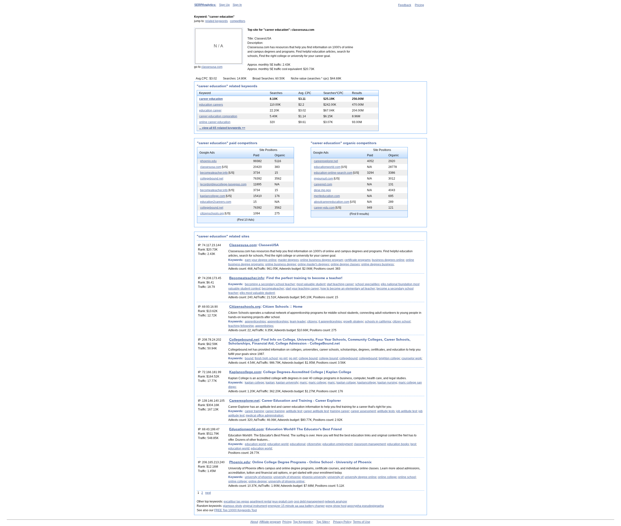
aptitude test (294, 411)
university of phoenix (258, 477)
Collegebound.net (244, 339)
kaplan (270, 382)
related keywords (216, 21)
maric (303, 382)
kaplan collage (346, 382)
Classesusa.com (242, 245)
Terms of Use (361, 522)
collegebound (348, 358)
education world (255, 444)
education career (210, 110)
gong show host (336, 506)
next (208, 493)
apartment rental (260, 501)
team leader (298, 321)
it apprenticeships (330, 321)
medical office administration (264, 415)
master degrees (288, 260)
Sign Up (224, 5)
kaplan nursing (387, 382)
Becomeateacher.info (246, 278)
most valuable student (310, 284)
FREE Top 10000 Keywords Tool (235, 510)
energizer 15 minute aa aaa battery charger (296, 506)
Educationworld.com (246, 429)
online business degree (280, 264)
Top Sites (322, 522)
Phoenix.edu (239, 462)
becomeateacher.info (214, 172)
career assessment (363, 411)
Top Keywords (302, 522)
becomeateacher (273, 288)
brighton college (389, 358)
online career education (214, 122)
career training (254, 411)
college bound (308, 358)
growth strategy (353, 321)
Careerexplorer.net (244, 400)
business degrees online (388, 260)
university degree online (360, 477)
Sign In (237, 5)
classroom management (370, 444)
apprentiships (264, 326)
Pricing (419, 5)
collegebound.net (211, 178)
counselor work (411, 358)
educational (297, 444)
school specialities (367, 284)
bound (249, 358)
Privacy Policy (342, 522)
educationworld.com (327, 167)
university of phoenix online (286, 481)
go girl (283, 358)
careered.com (323, 184)
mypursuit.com (323, 178)
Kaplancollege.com (245, 372)
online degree (257, 481)
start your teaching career (302, 288)
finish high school (266, 358)
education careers (211, 104)
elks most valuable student (257, 293)
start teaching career (340, 284)
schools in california (378, 321)
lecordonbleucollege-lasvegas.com (223, 184)
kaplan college (254, 382)
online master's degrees (313, 264)
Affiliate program (270, 522)
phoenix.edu (208, 161)
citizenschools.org (212, 213)
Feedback (404, 5)
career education (211, 99)
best (413, 444)
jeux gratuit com (282, 501)
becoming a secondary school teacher (270, 284)
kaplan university (287, 382)
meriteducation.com (327, 196)
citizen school (401, 321)
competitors (237, 21)
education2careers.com (215, 202)
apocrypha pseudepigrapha (365, 506)
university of (335, 477)
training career (339, 411)
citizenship (314, 444)
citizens (312, 321)
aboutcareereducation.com (331, 202)
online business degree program (321, 260)
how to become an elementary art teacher (347, 288)
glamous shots (232, 506)
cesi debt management (309, 501)
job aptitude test (406, 411)
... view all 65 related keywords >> (222, 128)
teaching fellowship (241, 326)
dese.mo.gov (322, 190)
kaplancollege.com (212, 196)
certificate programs (357, 260)
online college (387, 477)
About (254, 522)
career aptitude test (316, 411)
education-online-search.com (333, 172)
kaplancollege (366, 382)
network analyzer (336, 501)
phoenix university (314, 477)
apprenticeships (255, 321)
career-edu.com (324, 207)
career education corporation (218, 116)
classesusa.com (211, 67)
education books (398, 444)
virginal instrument (255, 506)
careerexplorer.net (326, 161)
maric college (317, 382)
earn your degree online (261, 260)
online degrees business (377, 264)
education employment (337, 444)
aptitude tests (386, 411)
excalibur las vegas (236, 501)
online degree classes (345, 264)
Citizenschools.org (245, 306)
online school (407, 477)
